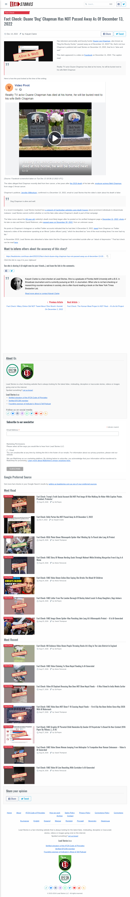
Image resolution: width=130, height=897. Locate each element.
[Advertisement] (65, 332)
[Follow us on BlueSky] (13, 413)
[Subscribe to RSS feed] (46, 413)
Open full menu (6, 4)
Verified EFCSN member (18, 401)
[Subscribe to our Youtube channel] (36, 413)
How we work (55, 813)
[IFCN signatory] (65, 863)
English (36, 821)
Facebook (88, 55)
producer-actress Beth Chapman (108, 183)
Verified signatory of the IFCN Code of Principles (28, 398)
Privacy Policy (84, 813)
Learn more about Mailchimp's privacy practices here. (49, 460)
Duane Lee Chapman (101, 41)
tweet (96, 228)
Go (110, 4)
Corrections (118, 813)
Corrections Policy (102, 813)
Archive (60, 816)
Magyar (58, 821)
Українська (105, 821)
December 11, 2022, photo (113, 219)
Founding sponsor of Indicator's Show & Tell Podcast (30, 404)
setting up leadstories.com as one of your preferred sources (73, 484)
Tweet (121, 33)
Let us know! (28, 390)
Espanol (47, 821)
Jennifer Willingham (29, 193)
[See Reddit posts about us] (41, 413)
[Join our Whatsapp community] (27, 413)
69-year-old (30, 219)
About (18, 813)
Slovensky (92, 821)
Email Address (13, 430)
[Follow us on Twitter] (32, 413)
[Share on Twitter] (12, 271)
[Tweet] (123, 4)
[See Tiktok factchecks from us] (8, 413)
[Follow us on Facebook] (17, 413)
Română (69, 821)
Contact (70, 816)
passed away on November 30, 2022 (58, 222)
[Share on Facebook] (6, 271)
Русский (80, 821)
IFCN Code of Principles (35, 813)
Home (9, 813)
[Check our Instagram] (22, 413)
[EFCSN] (65, 877)
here (16, 242)
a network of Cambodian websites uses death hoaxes (66, 210)
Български (24, 821)
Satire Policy (70, 813)
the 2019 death (76, 183)
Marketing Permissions (16, 444)
